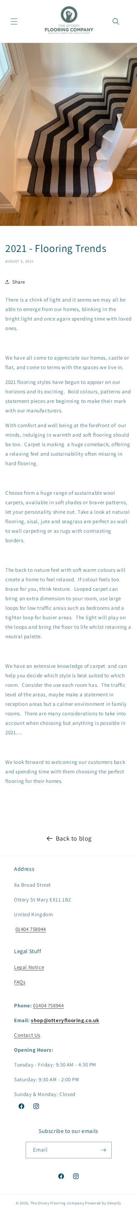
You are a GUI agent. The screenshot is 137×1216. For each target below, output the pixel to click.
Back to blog (74, 838)
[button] (14, 21)
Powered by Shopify (103, 1203)
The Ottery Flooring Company (57, 1203)
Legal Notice (29, 967)
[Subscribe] (103, 1150)
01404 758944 (30, 929)
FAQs (19, 981)
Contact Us (27, 1035)
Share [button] (18, 282)
